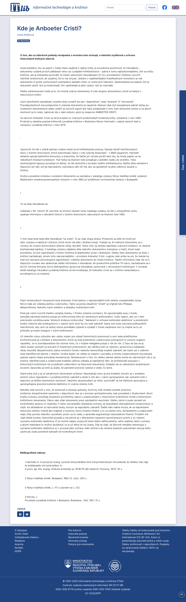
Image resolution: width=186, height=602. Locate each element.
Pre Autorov (75, 530)
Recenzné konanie (78, 537)
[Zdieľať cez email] (27, 514)
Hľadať (151, 7)
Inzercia (19, 544)
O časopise (21, 530)
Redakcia (20, 540)
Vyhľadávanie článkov (27, 537)
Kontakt (19, 547)
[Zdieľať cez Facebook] (20, 514)
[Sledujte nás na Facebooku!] (165, 7)
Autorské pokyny (77, 533)
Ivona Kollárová (25, 34)
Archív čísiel (21, 533)
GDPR (18, 551)
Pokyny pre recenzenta (81, 544)
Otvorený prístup (77, 540)
